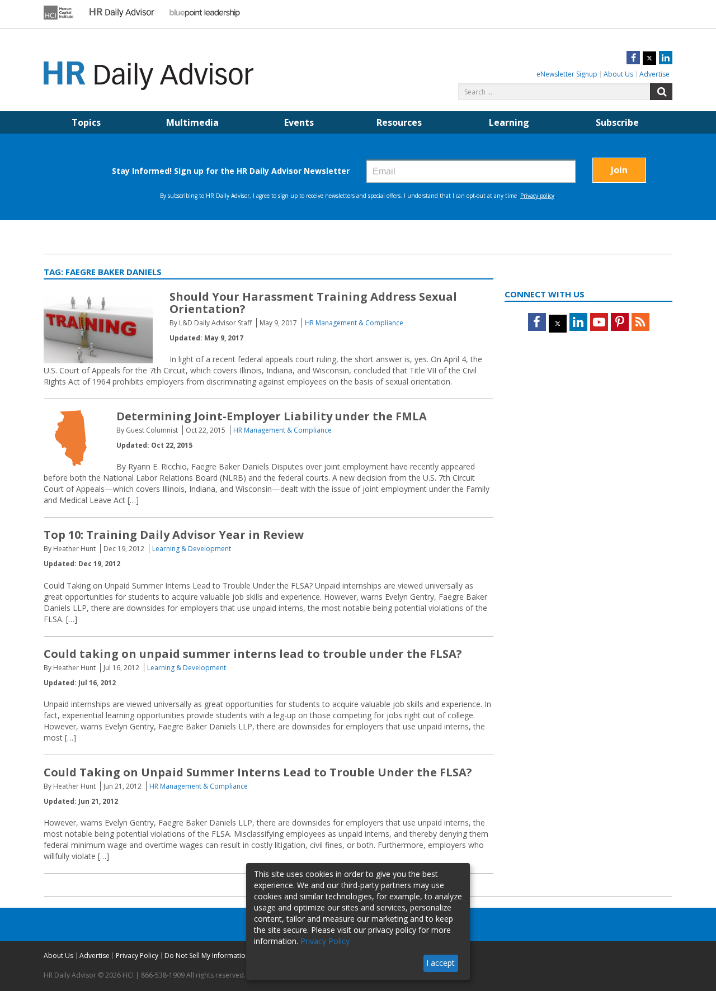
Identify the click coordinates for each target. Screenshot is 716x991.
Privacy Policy (137, 955)
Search (661, 91)
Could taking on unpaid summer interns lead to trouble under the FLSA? (253, 653)
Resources (399, 122)
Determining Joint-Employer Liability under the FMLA (271, 416)
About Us (618, 74)
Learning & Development (191, 548)
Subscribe (617, 122)
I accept (440, 962)
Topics (86, 122)
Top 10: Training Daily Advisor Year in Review (174, 534)
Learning (509, 122)
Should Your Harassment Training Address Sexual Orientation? (313, 302)
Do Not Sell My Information (206, 955)
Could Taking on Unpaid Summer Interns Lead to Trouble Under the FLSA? (258, 772)
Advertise (654, 74)
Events (299, 122)
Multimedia (192, 122)
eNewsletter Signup (566, 74)
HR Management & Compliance (354, 323)
